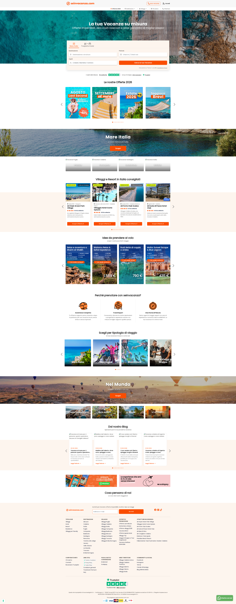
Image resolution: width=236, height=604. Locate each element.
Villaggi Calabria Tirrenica (124, 563)
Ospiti (71, 59)
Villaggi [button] (143, 9)
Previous (62, 103)
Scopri (118, 148)
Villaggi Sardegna (106, 536)
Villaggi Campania (107, 529)
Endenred (104, 562)
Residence (69, 529)
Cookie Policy (88, 565)
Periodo (121, 51)
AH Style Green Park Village (145, 522)
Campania (86, 531)
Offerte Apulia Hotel (125, 533)
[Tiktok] (161, 510)
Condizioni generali (89, 567)
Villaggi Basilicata (106, 531)
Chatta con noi (226, 598)
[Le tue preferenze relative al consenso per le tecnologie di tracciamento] (3, 601)
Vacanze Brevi (123, 531)
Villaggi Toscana (106, 538)
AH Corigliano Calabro (144, 534)
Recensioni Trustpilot (72, 565)
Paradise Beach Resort (144, 538)
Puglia (85, 529)
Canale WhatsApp (143, 567)
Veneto (85, 543)
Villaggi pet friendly (72, 531)
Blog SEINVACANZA (142, 570)
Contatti (68, 562)
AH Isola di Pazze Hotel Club (145, 529)
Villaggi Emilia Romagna (108, 541)
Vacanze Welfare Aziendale (124, 543)
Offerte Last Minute (125, 524)
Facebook (140, 560)
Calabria (86, 524)
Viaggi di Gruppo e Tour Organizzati (126, 539)
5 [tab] (118, 122)
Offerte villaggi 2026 (125, 528)
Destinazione (73, 51)
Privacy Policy (88, 562)
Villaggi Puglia (105, 522)
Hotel (67, 524)
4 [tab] (117, 122)
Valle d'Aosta (87, 546)
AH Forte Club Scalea (143, 526)
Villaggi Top (122, 536)
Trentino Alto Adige (89, 541)
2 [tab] (114, 122)
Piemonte (86, 538)
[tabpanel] (77, 103)
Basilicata (86, 534)
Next (174, 103)
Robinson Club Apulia (143, 536)
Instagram (140, 562)
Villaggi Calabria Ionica (126, 560)
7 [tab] (121, 122)
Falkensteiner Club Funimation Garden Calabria (152, 541)
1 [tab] (113, 122)
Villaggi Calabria (106, 524)
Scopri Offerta (77, 224)
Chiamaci (167, 9)
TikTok (139, 565)
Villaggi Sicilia (105, 526)
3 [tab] (116, 122)
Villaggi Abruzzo (106, 534)
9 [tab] (124, 230)
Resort (68, 526)
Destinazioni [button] (129, 9)
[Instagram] (158, 510)
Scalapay (104, 564)
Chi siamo (155, 9)
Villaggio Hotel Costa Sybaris (146, 524)
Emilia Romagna (88, 553)
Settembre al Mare (125, 526)
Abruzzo (85, 522)
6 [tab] (120, 122)
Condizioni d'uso (162, 68)
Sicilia (85, 526)
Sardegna (86, 536)
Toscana (86, 550)
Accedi (167, 3)
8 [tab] (123, 122)
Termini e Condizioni (90, 560)
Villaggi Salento (124, 567)
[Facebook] (155, 510)
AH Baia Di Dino (141, 531)
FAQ (84, 572)
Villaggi (68, 522)
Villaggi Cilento (124, 569)
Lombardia (86, 548)
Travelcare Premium (90, 570)
